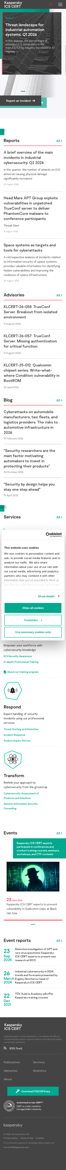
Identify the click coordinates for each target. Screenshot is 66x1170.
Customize (31, 619)
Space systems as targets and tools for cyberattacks (30, 247)
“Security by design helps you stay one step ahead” (29, 487)
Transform (14, 775)
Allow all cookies (33, 607)
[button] (23, 91)
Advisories (14, 294)
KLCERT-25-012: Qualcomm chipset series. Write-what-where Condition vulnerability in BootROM (32, 373)
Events (10, 832)
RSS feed (14, 1048)
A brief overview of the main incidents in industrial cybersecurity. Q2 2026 (28, 157)
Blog (8, 399)
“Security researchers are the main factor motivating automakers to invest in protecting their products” (29, 458)
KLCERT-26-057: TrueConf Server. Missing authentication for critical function (30, 341)
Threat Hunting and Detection (21, 729)
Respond (12, 706)
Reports (11, 140)
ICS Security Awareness (18, 656)
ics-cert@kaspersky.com (16, 1147)
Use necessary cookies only (33, 632)
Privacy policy (11, 1138)
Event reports (17, 940)
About (8, 1079)
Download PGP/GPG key (36, 1091)
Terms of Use (27, 1138)
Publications (12, 1062)
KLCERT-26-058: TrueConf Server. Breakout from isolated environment (30, 311)
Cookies (40, 1138)
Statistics (39, 1070)
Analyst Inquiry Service (17, 740)
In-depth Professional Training (21, 661)
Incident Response (14, 734)
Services (12, 516)
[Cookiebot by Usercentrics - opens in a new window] (46, 534)
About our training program (22, 671)
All (58, 141)
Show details (46, 596)
